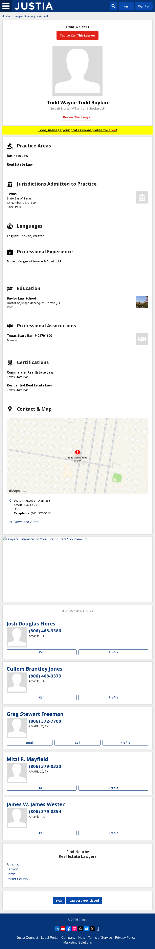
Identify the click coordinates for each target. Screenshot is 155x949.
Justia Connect (27, 937)
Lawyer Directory (24, 16)
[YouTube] (63, 928)
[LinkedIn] (57, 928)
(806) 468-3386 (45, 630)
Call (41, 652)
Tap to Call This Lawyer (77, 35)
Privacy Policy (125, 937)
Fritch (11, 874)
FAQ (59, 900)
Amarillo (44, 16)
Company (68, 937)
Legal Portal (49, 937)
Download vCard (26, 522)
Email (30, 742)
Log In (127, 6)
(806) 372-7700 (45, 721)
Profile (113, 652)
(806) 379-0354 (45, 811)
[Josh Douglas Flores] (17, 637)
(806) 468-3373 (45, 676)
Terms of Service (100, 937)
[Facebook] (68, 928)
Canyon (12, 869)
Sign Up (143, 6)
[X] (92, 928)
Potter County (17, 879)
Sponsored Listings (77, 610)
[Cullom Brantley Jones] (17, 682)
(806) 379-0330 (45, 766)
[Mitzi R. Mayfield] (17, 773)
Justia (6, 16)
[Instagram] (74, 928)
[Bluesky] (86, 928)
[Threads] (80, 928)
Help (81, 937)
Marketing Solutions (77, 942)
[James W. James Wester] (17, 818)
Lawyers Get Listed (84, 900)
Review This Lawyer (77, 117)
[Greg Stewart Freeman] (17, 728)
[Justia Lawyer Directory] (34, 6)
